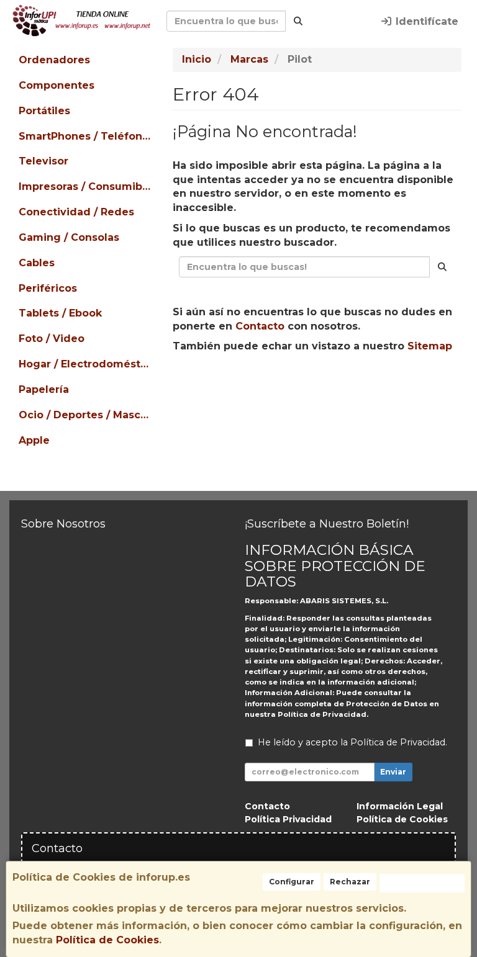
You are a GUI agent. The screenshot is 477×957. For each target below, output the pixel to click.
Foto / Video (51, 338)
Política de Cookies (107, 940)
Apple (34, 440)
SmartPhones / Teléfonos (86, 136)
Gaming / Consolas (69, 237)
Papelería (44, 389)
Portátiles (44, 111)
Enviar (393, 771)
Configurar (291, 881)
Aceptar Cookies (422, 882)
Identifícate (425, 21)
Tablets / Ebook (60, 313)
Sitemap (429, 346)
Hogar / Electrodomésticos (86, 364)
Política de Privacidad (322, 714)
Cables (37, 263)
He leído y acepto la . (352, 742)
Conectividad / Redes (76, 212)
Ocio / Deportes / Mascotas (86, 415)
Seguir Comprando (268, 385)
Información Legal (400, 806)
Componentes (56, 85)
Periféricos (48, 288)
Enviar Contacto (382, 385)
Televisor (43, 161)
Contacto (259, 326)
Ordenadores (54, 60)
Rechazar (350, 881)
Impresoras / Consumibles (86, 186)
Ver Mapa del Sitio (322, 408)
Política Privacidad (288, 819)
